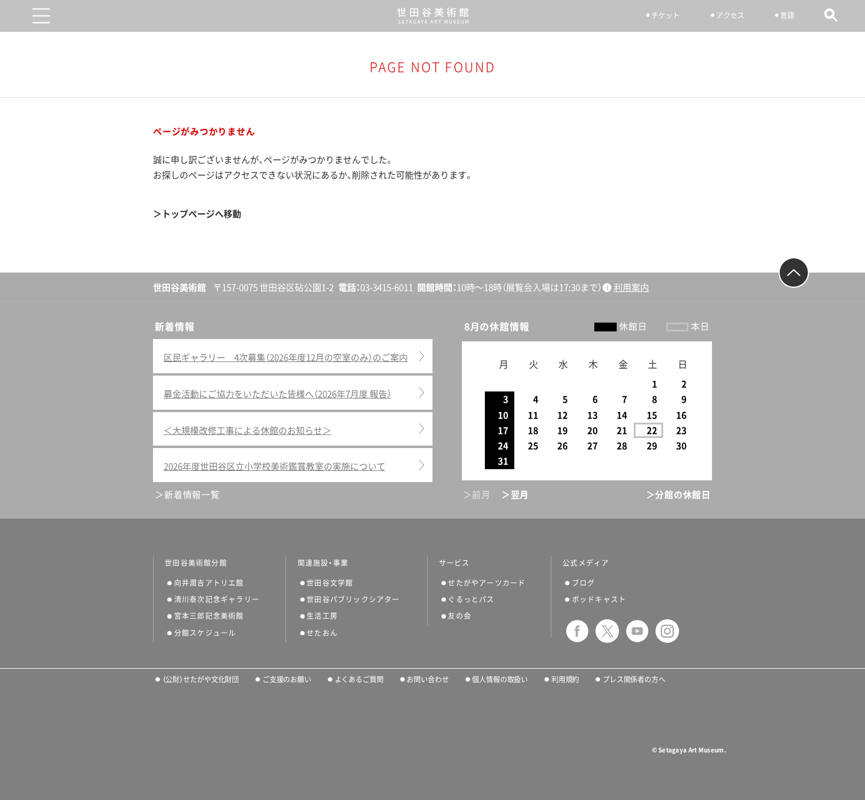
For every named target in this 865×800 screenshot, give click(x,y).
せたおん (322, 632)
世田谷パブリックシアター (353, 599)
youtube (637, 631)
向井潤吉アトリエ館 (209, 582)
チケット (665, 15)
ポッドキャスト (599, 599)
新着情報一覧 (191, 494)
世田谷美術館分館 (196, 562)
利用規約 (565, 679)
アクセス (730, 15)
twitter (607, 631)
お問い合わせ (427, 679)
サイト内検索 (831, 15)
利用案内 (631, 287)
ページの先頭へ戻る (793, 272)
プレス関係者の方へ (634, 679)
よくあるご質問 (359, 679)
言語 (787, 15)
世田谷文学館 (330, 582)
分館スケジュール (205, 632)
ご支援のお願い (286, 679)
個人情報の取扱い (500, 679)
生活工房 (322, 615)
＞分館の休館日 (678, 494)
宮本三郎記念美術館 (209, 615)
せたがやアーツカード (486, 582)
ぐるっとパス (471, 599)
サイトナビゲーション (41, 16)
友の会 (459, 615)
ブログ (583, 582)
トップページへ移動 (201, 214)
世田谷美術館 (433, 15)
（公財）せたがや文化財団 (200, 679)
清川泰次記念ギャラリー (217, 599)
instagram (667, 631)
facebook (577, 631)
